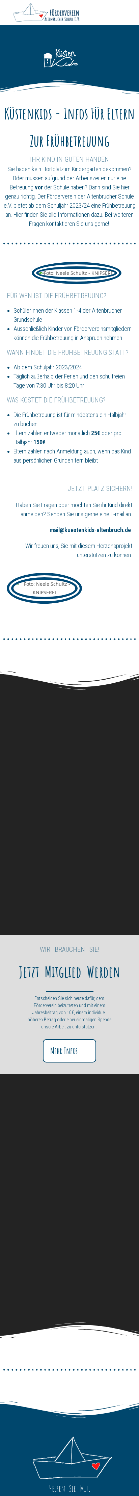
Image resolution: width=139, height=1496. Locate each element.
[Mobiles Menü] (129, 12)
